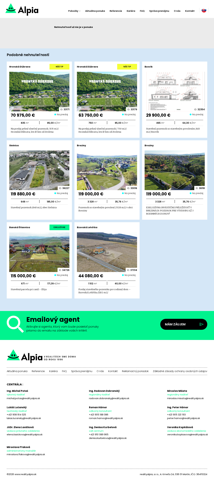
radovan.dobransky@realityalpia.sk (109, 398)
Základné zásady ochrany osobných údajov (180, 371)
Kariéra (131, 11)
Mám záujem (175, 324)
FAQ (142, 11)
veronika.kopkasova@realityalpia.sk (187, 434)
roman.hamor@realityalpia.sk (106, 418)
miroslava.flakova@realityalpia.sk (26, 454)
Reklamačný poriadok (135, 371)
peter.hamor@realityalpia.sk (183, 418)
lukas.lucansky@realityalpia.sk (24, 418)
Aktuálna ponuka (95, 11)
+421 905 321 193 (176, 414)
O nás (177, 11)
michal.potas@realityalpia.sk (23, 398)
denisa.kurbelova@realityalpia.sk (108, 438)
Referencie (116, 11)
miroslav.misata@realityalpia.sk (185, 398)
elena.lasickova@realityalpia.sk (24, 434)
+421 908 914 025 (16, 414)
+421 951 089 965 (98, 434)
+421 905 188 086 (98, 414)
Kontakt (190, 11)
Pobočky (73, 11)
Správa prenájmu (159, 11)
